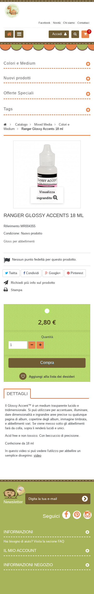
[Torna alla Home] (9, 34)
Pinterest (76, 273)
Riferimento (12, 226)
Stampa (16, 290)
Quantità (47, 337)
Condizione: (12, 233)
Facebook (44, 22)
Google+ (54, 273)
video (37, 455)
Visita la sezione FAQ (49, 541)
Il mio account (20, 550)
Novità (56, 22)
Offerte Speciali (19, 93)
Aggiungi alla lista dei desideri (51, 376)
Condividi (32, 273)
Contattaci (83, 22)
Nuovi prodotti (17, 78)
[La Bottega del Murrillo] (47, 10)
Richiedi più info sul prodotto (33, 283)
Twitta (12, 273)
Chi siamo (69, 22)
